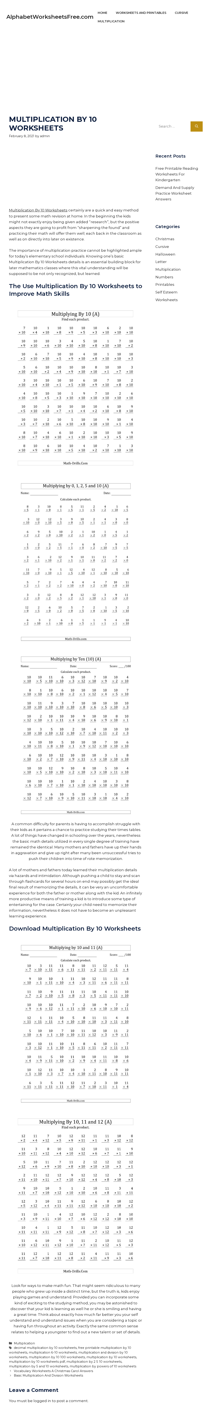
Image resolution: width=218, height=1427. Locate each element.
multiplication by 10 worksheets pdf (37, 1362)
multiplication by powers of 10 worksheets (103, 1366)
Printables (164, 284)
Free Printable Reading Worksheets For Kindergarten (176, 174)
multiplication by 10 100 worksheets (57, 1357)
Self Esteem (166, 292)
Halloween (165, 254)
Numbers (164, 277)
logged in (42, 1401)
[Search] (197, 126)
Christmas (164, 239)
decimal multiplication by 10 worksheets (45, 1348)
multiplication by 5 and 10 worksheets (38, 1366)
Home (102, 13)
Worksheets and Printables (141, 13)
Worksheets (166, 300)
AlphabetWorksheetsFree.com (49, 16)
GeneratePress (150, 1418)
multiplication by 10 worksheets (111, 1357)
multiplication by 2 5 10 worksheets (94, 1362)
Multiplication (111, 21)
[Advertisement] (109, 64)
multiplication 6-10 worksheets (53, 1352)
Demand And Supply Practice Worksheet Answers (174, 193)
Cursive (181, 13)
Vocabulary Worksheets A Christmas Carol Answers (53, 1371)
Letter (161, 262)
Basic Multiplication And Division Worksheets (48, 1375)
